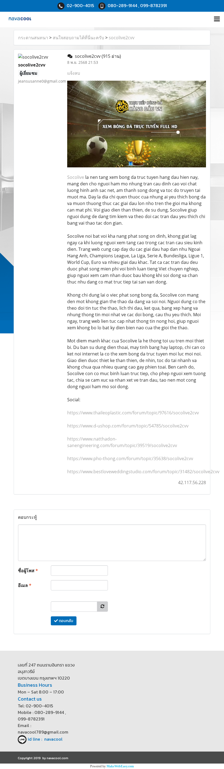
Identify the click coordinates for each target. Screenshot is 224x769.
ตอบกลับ (65, 621)
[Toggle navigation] (217, 19)
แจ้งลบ (73, 73)
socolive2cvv (121, 38)
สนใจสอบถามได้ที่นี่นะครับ (78, 38)
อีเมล (24, 585)
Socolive (75, 177)
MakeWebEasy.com (120, 766)
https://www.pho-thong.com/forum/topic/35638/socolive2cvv (130, 459)
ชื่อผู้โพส (28, 571)
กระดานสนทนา (33, 38)
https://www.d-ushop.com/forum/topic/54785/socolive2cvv (127, 426)
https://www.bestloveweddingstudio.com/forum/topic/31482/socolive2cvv (143, 472)
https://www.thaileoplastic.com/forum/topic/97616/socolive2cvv (133, 413)
